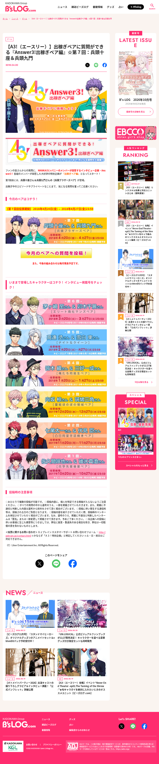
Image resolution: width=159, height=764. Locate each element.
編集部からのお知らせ (79, 730)
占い (120, 7)
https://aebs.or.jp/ (123, 749)
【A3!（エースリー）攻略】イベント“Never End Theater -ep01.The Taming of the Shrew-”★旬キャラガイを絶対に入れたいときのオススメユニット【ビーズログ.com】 (82, 688)
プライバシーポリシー (52, 744)
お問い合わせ (31, 744)
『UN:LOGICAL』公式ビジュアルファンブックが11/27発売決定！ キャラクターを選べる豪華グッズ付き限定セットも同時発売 (81, 637)
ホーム (5, 18)
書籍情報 (98, 7)
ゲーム (24, 18)
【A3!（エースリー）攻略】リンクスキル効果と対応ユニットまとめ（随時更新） (139, 190)
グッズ (110, 7)
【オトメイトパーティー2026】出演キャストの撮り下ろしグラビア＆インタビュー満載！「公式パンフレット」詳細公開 (30, 686)
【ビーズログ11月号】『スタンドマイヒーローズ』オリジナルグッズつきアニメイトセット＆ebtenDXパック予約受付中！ (30, 637)
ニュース (62, 7)
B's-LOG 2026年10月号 (135, 100)
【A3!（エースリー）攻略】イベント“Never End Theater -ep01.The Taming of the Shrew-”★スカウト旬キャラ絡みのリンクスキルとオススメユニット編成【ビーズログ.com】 (139, 234)
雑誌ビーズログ (80, 7)
